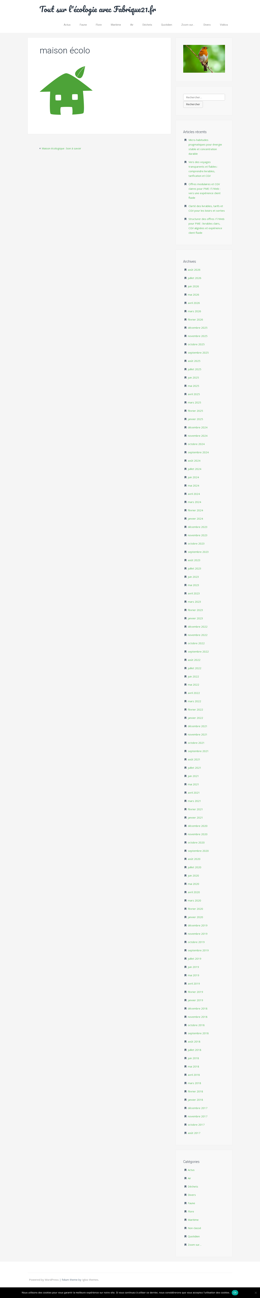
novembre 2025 (197, 336)
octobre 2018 (196, 1025)
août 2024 (194, 460)
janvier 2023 (195, 618)
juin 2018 (193, 1058)
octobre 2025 (196, 344)
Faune (83, 24)
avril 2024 (194, 494)
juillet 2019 (194, 958)
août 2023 (194, 560)
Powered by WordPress (44, 1279)
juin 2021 (193, 776)
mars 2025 (194, 402)
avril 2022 (194, 693)
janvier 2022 (195, 718)
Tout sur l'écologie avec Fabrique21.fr (97, 9)
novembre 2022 (197, 635)
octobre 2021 (196, 742)
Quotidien (166, 24)
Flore (99, 24)
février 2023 (195, 610)
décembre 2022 (197, 626)
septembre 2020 (198, 850)
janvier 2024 (195, 518)
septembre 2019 (198, 950)
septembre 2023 (198, 552)
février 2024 (195, 510)
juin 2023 (193, 576)
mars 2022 (194, 701)
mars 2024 (194, 502)
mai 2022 (193, 684)
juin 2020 (193, 875)
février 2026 (195, 319)
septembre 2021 (198, 751)
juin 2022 (193, 676)
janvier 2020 (195, 917)
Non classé (194, 1228)
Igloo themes (90, 1279)
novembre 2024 (197, 435)
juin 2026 (193, 286)
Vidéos (224, 24)
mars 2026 (194, 311)
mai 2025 (193, 386)
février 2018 (195, 1091)
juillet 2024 (194, 469)
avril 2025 (194, 394)
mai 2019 (193, 975)
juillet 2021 (194, 767)
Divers (207, 24)
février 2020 (195, 908)
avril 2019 (194, 983)
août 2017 (194, 1133)
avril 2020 (194, 892)
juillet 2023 (194, 568)
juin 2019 (193, 967)
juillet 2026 (194, 278)
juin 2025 (193, 377)
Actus (67, 24)
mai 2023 (193, 585)
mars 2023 (194, 601)
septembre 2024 (198, 452)
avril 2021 (194, 792)
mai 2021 (193, 784)
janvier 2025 (195, 419)
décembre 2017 (197, 1108)
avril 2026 (194, 303)
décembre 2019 (197, 925)
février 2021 (195, 809)
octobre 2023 (196, 543)
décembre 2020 (197, 826)
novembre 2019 (197, 933)
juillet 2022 (194, 668)
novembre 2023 (197, 535)
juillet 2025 (194, 369)
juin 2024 (193, 477)
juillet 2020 (194, 867)
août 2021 (194, 759)
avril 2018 (194, 1074)
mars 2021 (194, 801)
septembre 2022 (198, 651)
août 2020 (194, 859)
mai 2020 (193, 884)
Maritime (116, 24)
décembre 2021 (197, 726)
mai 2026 (193, 294)
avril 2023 (194, 593)
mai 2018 (193, 1066)
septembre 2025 (198, 352)
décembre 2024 (197, 427)
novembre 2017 (197, 1116)
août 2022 (194, 660)
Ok (235, 1292)
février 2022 (195, 709)
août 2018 (194, 1041)
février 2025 (195, 410)
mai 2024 (193, 485)
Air (131, 24)
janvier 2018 (195, 1099)
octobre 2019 (196, 942)
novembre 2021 (197, 734)
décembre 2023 (197, 527)
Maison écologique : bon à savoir (61, 148)
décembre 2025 (197, 327)
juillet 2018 (194, 1050)
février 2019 (195, 992)
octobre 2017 (196, 1124)
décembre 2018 (197, 1008)
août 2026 (194, 269)
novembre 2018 (197, 1016)
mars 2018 (194, 1083)
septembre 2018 (198, 1033)
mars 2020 (194, 900)
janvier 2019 (195, 1000)
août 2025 (194, 361)
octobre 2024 (196, 444)
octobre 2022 (196, 643)
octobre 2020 (196, 842)
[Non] (255, 1292)
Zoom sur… (187, 24)
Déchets (147, 24)
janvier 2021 (195, 817)
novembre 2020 (197, 834)
